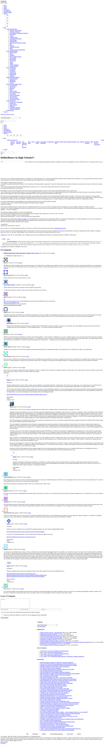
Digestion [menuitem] (12, 55)
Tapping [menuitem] (12, 82)
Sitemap (79, 734)
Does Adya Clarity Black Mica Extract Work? (51, 638)
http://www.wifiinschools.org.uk (11, 302)
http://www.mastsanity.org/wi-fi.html (12, 305)
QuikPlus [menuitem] (12, 76)
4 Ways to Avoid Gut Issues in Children (49, 709)
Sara (5, 297)
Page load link (4, 742)
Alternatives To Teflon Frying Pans (48, 639)
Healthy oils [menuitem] (13, 103)
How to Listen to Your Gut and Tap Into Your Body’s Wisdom (55, 708)
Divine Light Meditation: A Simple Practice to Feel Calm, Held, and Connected (59, 703)
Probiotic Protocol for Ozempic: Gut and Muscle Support (54, 697)
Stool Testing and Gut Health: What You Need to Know (53, 686)
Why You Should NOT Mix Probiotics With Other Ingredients (55, 672)
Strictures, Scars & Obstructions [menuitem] (17, 49)
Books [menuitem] (5, 8)
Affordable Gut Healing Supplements (49, 710)
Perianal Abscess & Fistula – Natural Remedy (51, 632)
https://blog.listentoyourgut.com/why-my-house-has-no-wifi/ (21, 537)
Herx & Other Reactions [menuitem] (15, 56)
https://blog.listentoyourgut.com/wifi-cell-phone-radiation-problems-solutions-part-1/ (27, 394)
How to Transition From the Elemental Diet (50, 720)
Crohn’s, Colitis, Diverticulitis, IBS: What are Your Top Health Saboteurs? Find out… (60, 728)
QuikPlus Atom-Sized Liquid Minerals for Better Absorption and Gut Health (58, 665)
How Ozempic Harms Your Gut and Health (50, 699)
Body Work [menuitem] (12, 34)
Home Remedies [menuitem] (8, 12)
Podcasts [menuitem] (12, 45)
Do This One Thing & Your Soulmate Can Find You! (53, 723)
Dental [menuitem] (11, 54)
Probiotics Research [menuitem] (14, 47)
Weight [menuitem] (11, 63)
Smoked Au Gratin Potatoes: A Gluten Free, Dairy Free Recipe (55, 715)
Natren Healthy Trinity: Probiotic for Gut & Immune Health (54, 681)
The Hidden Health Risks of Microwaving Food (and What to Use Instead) (58, 679)
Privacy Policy (70, 734)
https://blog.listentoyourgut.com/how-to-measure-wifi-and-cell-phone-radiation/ (26, 531)
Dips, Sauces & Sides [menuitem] (15, 92)
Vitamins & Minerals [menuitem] (15, 109)
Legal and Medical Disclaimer (56, 734)
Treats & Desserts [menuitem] (14, 98)
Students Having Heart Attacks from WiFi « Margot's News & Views (21, 253)
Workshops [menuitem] (6, 9)
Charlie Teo (3, 234)
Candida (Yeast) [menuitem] (13, 37)
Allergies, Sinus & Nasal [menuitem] (16, 30)
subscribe (34, 615)
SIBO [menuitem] (11, 48)
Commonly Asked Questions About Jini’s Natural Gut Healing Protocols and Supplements (62, 719)
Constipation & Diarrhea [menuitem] (16, 38)
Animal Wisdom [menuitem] (14, 78)
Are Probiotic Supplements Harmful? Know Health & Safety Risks (56, 690)
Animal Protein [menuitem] (13, 85)
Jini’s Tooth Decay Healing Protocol (60, 651)
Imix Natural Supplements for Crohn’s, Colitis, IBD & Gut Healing (56, 677)
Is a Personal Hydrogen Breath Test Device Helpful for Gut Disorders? (57, 730)
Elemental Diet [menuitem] (7, 11)
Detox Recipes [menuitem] (13, 91)
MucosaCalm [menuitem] (13, 73)
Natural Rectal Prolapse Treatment (48, 634)
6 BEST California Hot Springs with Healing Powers (53, 706)
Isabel (8, 524)
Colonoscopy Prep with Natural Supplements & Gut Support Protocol (57, 705)
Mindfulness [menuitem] (13, 81)
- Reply (53, 253)
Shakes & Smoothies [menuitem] (15, 95)
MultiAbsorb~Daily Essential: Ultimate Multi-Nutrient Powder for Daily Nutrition (60, 673)
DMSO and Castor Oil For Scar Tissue (49, 635)
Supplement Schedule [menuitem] (15, 107)
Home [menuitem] (5, 5)
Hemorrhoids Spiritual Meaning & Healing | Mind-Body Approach (56, 698)
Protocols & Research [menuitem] (12, 29)
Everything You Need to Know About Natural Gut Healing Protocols (56, 726)
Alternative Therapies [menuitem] (15, 31)
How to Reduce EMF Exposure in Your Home (51, 687)
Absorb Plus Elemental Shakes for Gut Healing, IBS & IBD (54, 688)
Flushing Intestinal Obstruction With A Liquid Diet (52, 640)
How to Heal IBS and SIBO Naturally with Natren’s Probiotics (55, 675)
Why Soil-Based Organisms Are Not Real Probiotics (52, 694)
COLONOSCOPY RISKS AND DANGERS (51, 636)
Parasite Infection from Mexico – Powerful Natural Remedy (54, 724)
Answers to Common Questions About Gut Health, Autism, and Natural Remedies (60, 713)
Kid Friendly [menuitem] (13, 94)
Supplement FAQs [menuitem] (11, 100)
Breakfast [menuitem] (12, 88)
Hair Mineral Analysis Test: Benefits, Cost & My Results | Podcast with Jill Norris (59, 702)
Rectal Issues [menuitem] (13, 59)
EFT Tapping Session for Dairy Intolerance (50, 668)
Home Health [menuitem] (13, 58)
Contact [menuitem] (5, 111)
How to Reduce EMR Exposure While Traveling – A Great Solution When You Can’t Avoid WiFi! (64, 712)
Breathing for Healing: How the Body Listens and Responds (54, 666)
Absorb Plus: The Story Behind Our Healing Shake (52, 727)
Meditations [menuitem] (12, 80)
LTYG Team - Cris (44, 651)
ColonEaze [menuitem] (12, 70)
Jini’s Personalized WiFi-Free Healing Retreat (51, 670)
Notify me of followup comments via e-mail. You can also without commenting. (25, 615)
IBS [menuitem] (11, 44)
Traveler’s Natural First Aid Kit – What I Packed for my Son (54, 701)
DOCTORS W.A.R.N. (9, 285)
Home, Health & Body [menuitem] (12, 51)
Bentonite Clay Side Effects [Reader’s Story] (51, 717)
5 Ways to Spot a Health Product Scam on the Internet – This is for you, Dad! (58, 716)
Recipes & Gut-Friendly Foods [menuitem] (14, 84)
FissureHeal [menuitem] (12, 71)
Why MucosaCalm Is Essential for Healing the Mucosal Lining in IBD (57, 669)
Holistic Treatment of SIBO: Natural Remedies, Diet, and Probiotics (56, 683)
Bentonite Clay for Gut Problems (48, 643)
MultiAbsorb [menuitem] (13, 74)
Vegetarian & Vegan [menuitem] (14, 99)
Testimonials (35, 734)
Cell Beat (6, 501)
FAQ (27, 734)
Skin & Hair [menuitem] (13, 60)
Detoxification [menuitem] (13, 40)
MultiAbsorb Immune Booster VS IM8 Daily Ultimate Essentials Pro (67, 656)
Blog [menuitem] (5, 27)
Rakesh (6, 490)
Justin (8, 380)
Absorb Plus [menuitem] (13, 69)
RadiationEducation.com (60, 228)
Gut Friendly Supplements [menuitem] (16, 102)
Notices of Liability (22, 219)
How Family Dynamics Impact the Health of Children (53, 684)
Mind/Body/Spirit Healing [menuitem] (13, 77)
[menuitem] (8, 16)
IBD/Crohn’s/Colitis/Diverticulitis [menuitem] (18, 42)
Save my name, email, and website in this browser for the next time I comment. (21, 612)
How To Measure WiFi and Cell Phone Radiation (52, 645)
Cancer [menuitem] (11, 36)
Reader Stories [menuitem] (10, 110)
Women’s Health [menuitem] (14, 66)
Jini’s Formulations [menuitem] (11, 67)
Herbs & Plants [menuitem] (13, 105)
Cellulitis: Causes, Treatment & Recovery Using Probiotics (54, 692)
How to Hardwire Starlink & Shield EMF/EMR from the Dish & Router (57, 721)
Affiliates (44, 734)
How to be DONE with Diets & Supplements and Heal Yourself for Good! (58, 664)
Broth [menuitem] (11, 89)
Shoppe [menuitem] (5, 13)
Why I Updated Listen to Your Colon (49, 676)
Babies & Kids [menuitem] (13, 52)
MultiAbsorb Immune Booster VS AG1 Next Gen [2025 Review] (56, 695)
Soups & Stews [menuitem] (13, 96)
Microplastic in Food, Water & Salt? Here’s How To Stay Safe (55, 691)
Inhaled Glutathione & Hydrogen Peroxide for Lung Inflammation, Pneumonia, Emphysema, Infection (64, 642)
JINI (3, 246)
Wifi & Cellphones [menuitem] (14, 65)
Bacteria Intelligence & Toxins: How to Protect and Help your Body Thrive (58, 680)
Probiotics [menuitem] (12, 106)
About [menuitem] (5, 7)
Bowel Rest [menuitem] (12, 87)
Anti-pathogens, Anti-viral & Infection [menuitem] (19, 33)
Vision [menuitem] (11, 62)
